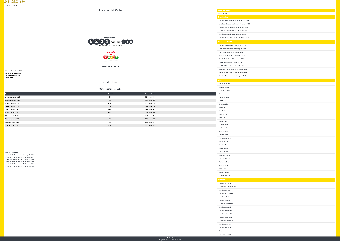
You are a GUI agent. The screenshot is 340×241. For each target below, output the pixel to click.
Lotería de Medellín (225, 217)
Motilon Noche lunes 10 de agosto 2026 (232, 55)
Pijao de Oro (223, 114)
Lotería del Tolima (225, 183)
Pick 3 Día (222, 111)
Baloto (15, 6)
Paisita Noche (223, 141)
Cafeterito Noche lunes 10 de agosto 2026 (233, 69)
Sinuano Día (223, 121)
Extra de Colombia (225, 234)
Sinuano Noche (224, 172)
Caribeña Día (223, 124)
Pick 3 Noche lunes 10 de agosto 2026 (231, 59)
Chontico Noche (224, 145)
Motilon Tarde (223, 131)
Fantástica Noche (225, 162)
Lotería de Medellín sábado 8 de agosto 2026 (234, 20)
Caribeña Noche (224, 175)
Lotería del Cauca (225, 227)
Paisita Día (222, 101)
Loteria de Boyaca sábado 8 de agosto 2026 (233, 31)
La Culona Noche (224, 158)
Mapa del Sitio (164, 240)
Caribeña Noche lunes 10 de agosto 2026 (232, 49)
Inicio (8, 6)
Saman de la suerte (225, 94)
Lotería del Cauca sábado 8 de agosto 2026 (233, 27)
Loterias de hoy (222, 13)
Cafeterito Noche (224, 155)
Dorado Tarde (223, 135)
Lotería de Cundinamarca (227, 187)
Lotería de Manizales (226, 204)
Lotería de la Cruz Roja (226, 193)
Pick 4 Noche (223, 148)
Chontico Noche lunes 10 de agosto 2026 (232, 76)
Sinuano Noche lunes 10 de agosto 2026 (232, 45)
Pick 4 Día (222, 107)
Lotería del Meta (224, 200)
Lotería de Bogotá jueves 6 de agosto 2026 (233, 34)
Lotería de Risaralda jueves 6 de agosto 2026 (234, 37)
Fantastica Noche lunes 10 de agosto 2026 (233, 72)
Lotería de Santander (226, 221)
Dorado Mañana (224, 87)
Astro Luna (222, 169)
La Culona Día (223, 128)
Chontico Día (223, 104)
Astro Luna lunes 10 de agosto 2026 (231, 52)
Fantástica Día (224, 97)
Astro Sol (222, 118)
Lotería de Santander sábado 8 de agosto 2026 (234, 24)
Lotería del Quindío (225, 210)
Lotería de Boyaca (225, 224)
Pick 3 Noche (223, 152)
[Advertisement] (110, 24)
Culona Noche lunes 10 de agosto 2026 (232, 66)
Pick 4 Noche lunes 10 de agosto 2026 (231, 62)
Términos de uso (175, 240)
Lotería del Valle (110, 10)
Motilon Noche (223, 165)
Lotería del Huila (224, 190)
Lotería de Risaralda (225, 214)
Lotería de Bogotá (225, 207)
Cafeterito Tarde (224, 90)
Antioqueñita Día (224, 84)
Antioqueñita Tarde (225, 138)
